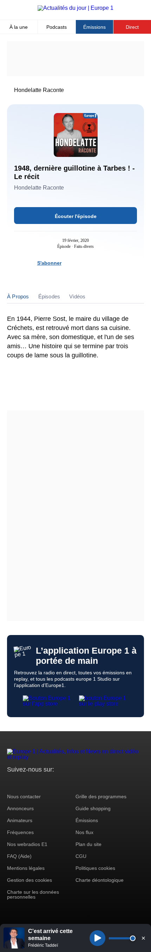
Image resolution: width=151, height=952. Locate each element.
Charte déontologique (100, 880)
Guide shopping (93, 808)
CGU (81, 856)
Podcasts (56, 27)
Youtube (47, 782)
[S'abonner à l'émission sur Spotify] (70, 262)
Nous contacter (24, 796)
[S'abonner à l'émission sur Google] (108, 262)
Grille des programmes (101, 796)
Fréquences (20, 832)
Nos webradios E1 (27, 844)
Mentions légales (26, 868)
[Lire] (97, 938)
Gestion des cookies (29, 880)
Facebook (35, 782)
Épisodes (49, 296)
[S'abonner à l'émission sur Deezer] (83, 262)
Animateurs (19, 820)
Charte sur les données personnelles (33, 894)
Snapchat (59, 782)
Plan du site (88, 844)
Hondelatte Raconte (39, 90)
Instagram (23, 782)
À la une (18, 27)
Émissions (94, 27)
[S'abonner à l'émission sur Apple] (95, 262)
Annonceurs (20, 808)
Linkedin (71, 782)
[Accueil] (75, 8)
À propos (18, 296)
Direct (132, 27)
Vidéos (77, 296)
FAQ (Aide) (19, 856)
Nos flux (84, 832)
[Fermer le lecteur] (143, 938)
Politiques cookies (95, 868)
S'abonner (49, 263)
